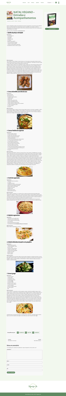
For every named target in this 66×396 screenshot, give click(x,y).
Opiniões (37, 2)
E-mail (8, 364)
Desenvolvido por (28, 394)
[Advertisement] (24, 53)
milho (12, 280)
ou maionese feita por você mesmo (21, 223)
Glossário (24, 2)
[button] (21, 333)
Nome (8, 361)
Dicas (29, 2)
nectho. (32, 394)
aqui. (36, 315)
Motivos (32, 2)
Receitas (42, 2)
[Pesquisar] (56, 2)
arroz (12, 285)
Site (7, 368)
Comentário (9, 349)
